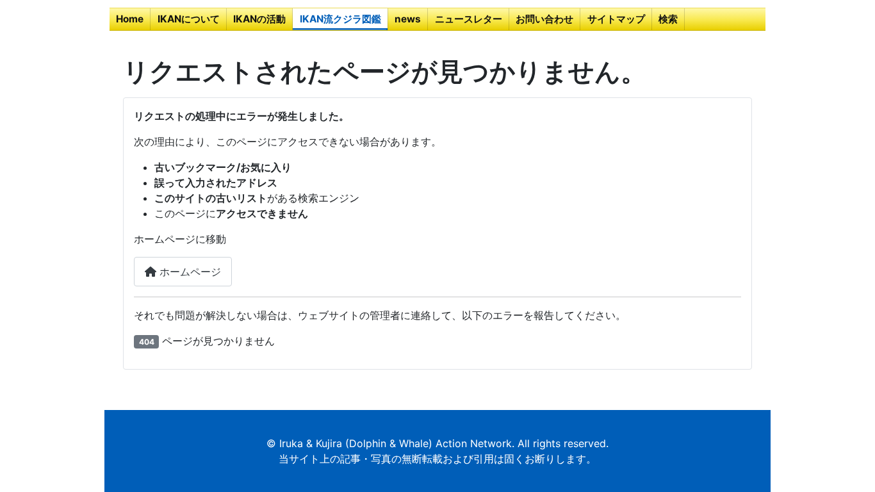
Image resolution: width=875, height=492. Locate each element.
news (408, 19)
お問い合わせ (544, 19)
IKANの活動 (259, 19)
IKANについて (189, 19)
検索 (668, 19)
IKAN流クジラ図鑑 (340, 19)
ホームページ (188, 271)
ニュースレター (468, 19)
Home (129, 19)
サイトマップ (616, 19)
